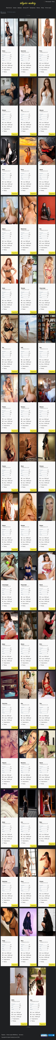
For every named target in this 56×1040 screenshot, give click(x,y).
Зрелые (14, 7)
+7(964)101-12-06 (6, 52)
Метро (42, 7)
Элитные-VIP (26, 7)
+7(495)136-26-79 (44, 527)
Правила (3, 1034)
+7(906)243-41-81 (44, 171)
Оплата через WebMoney (12, 1034)
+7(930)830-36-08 (34, 1001)
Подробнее (14, 75)
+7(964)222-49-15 (44, 230)
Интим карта (48, 7)
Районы (38, 7)
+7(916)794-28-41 (44, 586)
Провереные (32, 7)
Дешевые (20, 7)
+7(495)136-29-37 (25, 52)
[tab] (3, 12)
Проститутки (9, 7)
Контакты (21, 1034)
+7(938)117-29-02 (16, 1001)
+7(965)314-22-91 (44, 349)
